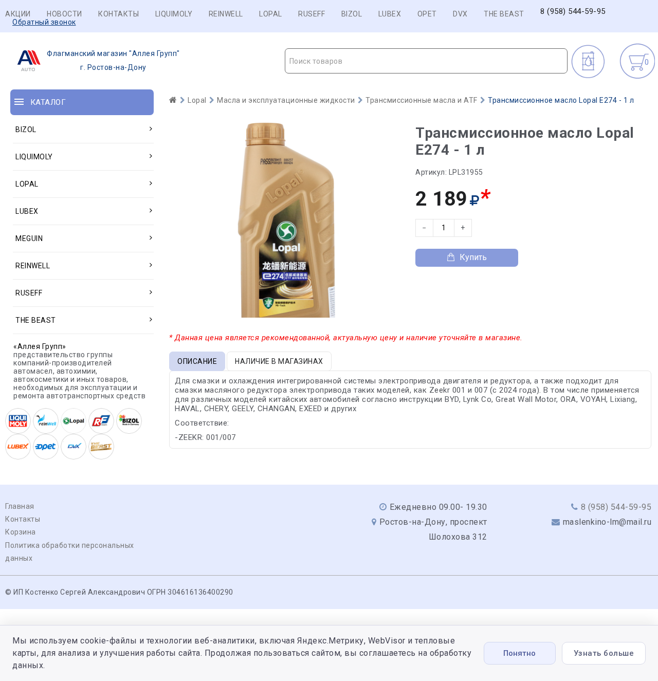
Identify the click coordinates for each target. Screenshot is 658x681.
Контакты (118, 14)
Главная (19, 506)
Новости (64, 14)
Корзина (20, 532)
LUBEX (389, 14)
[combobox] (426, 60)
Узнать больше (604, 653)
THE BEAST (504, 14)
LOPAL (270, 14)
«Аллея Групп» (39, 346)
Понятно (519, 653)
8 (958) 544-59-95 (573, 11)
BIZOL (351, 14)
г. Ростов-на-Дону (113, 60)
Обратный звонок (44, 22)
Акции (18, 14)
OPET (427, 14)
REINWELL (226, 14)
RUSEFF (311, 14)
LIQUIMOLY (174, 14)
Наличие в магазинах (279, 361)
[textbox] (426, 61)
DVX (460, 14)
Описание (197, 361)
